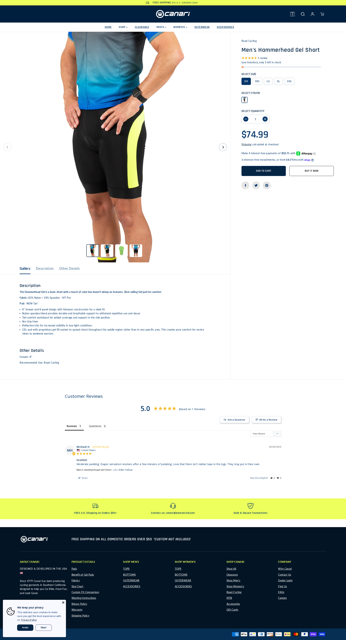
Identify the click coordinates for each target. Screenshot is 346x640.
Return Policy (79, 603)
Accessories (233, 603)
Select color (250, 92)
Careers (282, 597)
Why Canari (285, 568)
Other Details (69, 268)
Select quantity (252, 110)
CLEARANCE (142, 27)
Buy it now (311, 171)
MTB (229, 597)
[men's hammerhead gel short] (115, 147)
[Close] (63, 602)
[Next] (223, 147)
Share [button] (84, 478)
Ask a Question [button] (236, 419)
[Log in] (312, 14)
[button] (272, 478)
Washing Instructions (84, 597)
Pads (74, 568)
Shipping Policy (80, 615)
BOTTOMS (129, 574)
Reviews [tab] (72, 426)
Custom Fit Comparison (85, 592)
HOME (108, 27)
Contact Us (284, 574)
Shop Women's (235, 586)
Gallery (25, 268)
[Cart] (322, 14)
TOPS (126, 568)
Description (45, 268)
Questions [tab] (95, 426)
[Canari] (173, 14)
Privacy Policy (29, 619)
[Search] (303, 14)
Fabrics (76, 580)
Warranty (77, 609)
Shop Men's (233, 580)
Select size (248, 74)
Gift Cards (232, 609)
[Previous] (8, 147)
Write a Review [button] (268, 419)
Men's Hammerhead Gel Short (94, 469)
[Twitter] (256, 185)
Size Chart (77, 586)
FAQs (281, 592)
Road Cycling (234, 592)
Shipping (246, 144)
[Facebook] (245, 185)
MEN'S (160, 27)
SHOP (122, 27)
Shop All (231, 568)
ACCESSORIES (225, 27)
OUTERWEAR (202, 27)
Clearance (232, 574)
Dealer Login (285, 580)
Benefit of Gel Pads (83, 574)
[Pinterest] (267, 185)
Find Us (282, 586)
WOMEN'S (179, 27)
